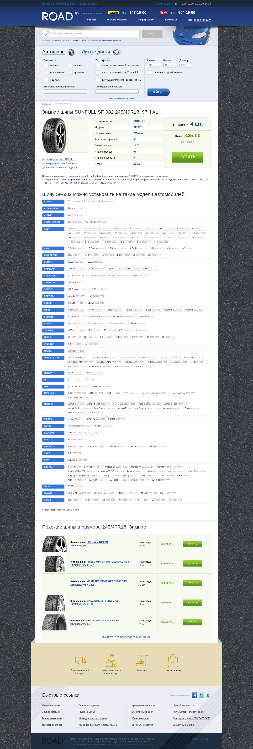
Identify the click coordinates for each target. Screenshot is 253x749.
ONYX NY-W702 (107, 183)
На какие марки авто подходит (62, 167)
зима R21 (76, 40)
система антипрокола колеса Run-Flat (121, 80)
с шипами (55, 80)
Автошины (53, 51)
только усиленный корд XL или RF (120, 72)
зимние (54, 65)
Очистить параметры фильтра (126, 58)
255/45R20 (56, 40)
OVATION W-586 (89, 183)
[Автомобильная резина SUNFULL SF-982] (78, 144)
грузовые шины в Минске (110, 40)
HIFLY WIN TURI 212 (196, 179)
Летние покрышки (51, 705)
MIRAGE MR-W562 (70, 183)
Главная (46, 103)
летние (78, 65)
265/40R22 (66, 40)
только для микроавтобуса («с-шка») (121, 65)
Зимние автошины (51, 712)
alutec (84, 40)
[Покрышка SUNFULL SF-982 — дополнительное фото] (78, 126)
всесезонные (57, 72)
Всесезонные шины (52, 718)
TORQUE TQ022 (50, 183)
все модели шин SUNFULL (60, 159)
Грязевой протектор (52, 725)
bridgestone (93, 40)
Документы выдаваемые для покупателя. (135, 744)
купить (188, 157)
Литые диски (96, 51)
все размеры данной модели (61, 163)
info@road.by (202, 19)
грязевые (79, 72)
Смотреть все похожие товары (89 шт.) (126, 637)
